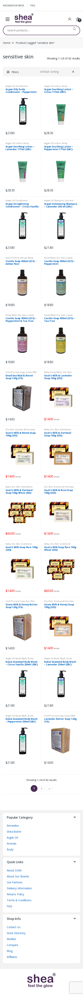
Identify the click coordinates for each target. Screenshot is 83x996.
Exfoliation (65, 429)
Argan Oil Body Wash (16, 658)
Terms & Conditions (19, 900)
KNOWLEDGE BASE (13, 5)
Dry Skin (61, 257)
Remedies (13, 825)
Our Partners (14, 882)
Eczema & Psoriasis (25, 429)
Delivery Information (19, 888)
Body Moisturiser (55, 87)
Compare (12, 945)
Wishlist (11, 939)
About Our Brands (18, 876)
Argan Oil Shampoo (54, 200)
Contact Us (13, 927)
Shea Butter (14, 831)
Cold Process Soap (15, 372)
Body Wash (50, 257)
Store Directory (16, 933)
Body (10, 849)
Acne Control (12, 257)
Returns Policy (15, 894)
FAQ (32, 5)
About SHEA (14, 870)
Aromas (11, 843)
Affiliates (12, 957)
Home (6, 43)
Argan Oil (12, 837)
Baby (46, 372)
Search (74, 30)
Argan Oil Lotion (52, 86)
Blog (9, 951)
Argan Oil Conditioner (17, 86)
